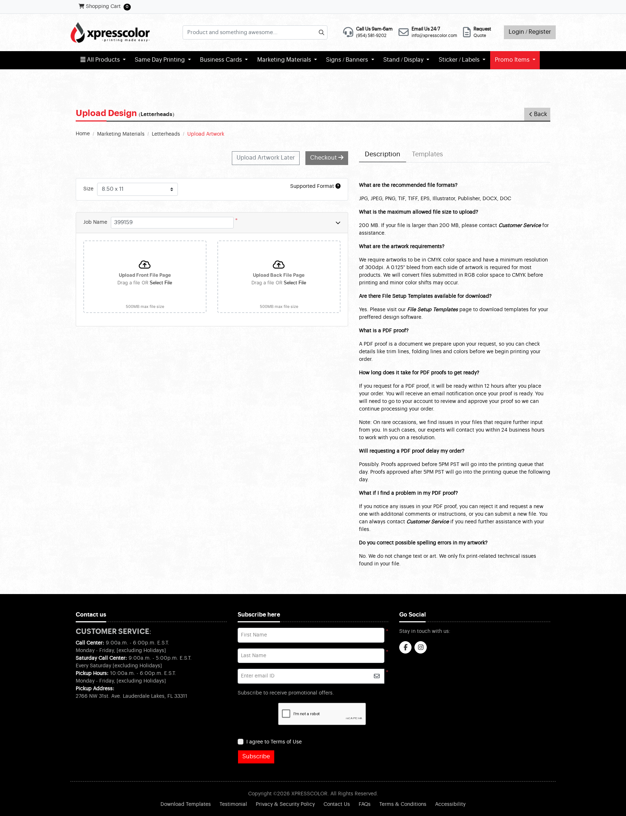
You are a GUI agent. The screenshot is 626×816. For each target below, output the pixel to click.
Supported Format (312, 186)
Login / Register (530, 32)
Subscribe (256, 756)
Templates (427, 154)
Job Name (95, 222)
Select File (161, 282)
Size (88, 188)
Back (540, 114)
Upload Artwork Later (266, 158)
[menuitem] (103, 60)
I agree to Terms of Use (274, 742)
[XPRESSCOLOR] (110, 32)
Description (382, 154)
